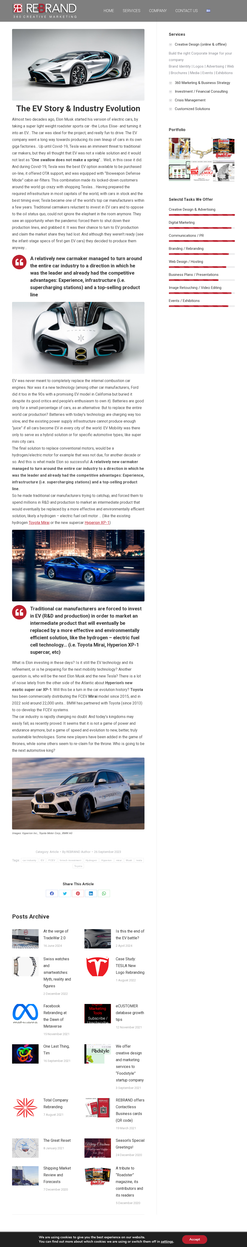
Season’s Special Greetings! (130, 1143)
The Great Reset (57, 1140)
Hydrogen (91, 860)
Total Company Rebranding (55, 1103)
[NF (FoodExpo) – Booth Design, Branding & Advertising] (180, 149)
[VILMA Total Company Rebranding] (202, 171)
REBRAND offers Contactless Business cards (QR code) (130, 1110)
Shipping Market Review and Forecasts (57, 1175)
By (76, 852)
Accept (194, 1239)
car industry (29, 860)
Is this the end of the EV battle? (130, 934)
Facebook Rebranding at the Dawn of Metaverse (55, 1016)
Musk (129, 860)
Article (54, 852)
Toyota (78, 866)
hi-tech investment (70, 860)
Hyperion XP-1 (97, 522)
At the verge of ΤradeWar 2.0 (56, 934)
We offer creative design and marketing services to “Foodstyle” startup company (130, 1063)
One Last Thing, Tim (56, 1049)
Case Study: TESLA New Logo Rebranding (130, 966)
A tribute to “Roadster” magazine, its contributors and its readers (129, 1182)
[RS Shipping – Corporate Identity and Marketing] (224, 171)
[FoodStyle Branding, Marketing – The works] (180, 171)
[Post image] (25, 938)
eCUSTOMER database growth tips (130, 1013)
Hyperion (106, 860)
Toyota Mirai (39, 522)
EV (42, 860)
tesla (139, 860)
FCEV (51, 860)
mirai (119, 860)
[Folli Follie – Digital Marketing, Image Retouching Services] (202, 149)
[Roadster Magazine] (224, 149)
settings (167, 1242)
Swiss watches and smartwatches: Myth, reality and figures (57, 972)
